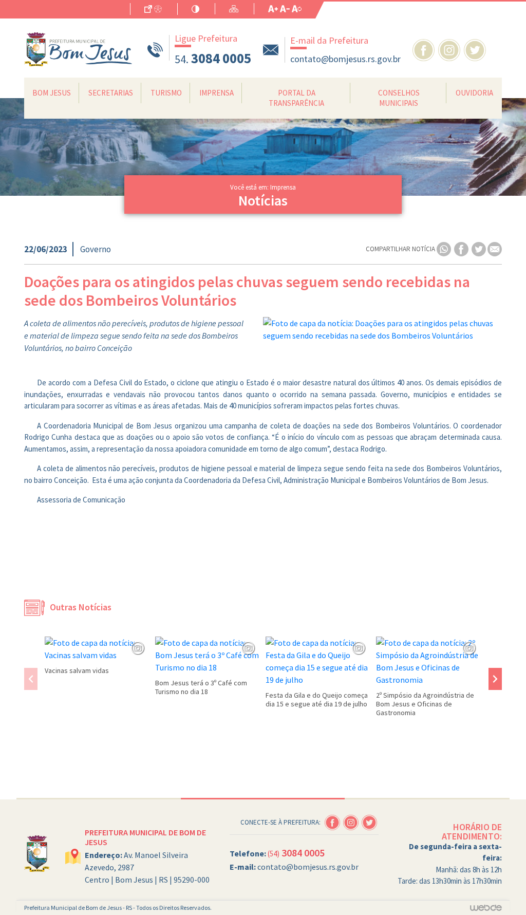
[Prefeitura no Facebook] (425, 49)
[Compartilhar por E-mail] (494, 248)
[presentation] (30, 679)
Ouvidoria (474, 93)
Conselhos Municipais (399, 98)
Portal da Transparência (296, 98)
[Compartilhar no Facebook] (462, 248)
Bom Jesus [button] (51, 93)
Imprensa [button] (216, 93)
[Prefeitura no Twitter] (476, 49)
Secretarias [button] (110, 93)
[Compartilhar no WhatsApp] (445, 248)
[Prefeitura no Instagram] (451, 49)
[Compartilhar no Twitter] (479, 248)
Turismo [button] (166, 93)
